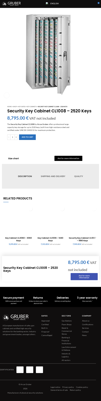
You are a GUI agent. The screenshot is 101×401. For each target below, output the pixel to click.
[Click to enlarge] (6, 95)
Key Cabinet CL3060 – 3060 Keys (18, 239)
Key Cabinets (32, 106)
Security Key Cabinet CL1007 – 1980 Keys (82, 239)
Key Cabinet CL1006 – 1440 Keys (50, 239)
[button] (30, 208)
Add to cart (27, 137)
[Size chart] (4, 158)
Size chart (13, 158)
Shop (15, 106)
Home (9, 106)
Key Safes (21, 106)
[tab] (24, 176)
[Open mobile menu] (42, 4)
